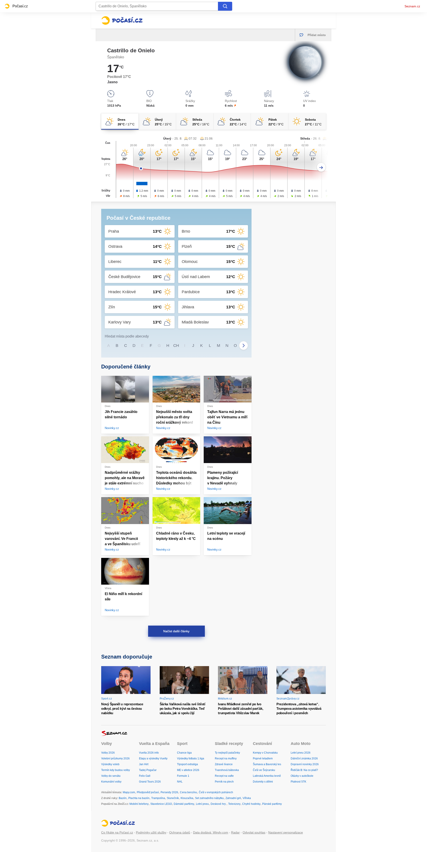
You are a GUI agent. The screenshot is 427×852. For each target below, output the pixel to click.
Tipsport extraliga (187, 764)
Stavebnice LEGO (161, 803)
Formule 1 (183, 775)
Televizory (234, 803)
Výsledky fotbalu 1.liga (190, 758)
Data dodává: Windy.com (210, 832)
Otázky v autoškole (302, 775)
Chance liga (184, 752)
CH (176, 345)
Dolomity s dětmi (263, 781)
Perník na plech (224, 781)
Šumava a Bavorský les (267, 764)
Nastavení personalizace (285, 832)
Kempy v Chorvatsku (265, 752)
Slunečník (173, 798)
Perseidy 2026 (169, 792)
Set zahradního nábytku (209, 798)
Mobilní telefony (139, 803)
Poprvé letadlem (263, 758)
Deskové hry (218, 803)
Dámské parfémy (184, 803)
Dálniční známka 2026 (304, 758)
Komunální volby (111, 781)
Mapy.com (129, 792)
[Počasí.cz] (122, 20)
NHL (180, 781)
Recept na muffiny (226, 758)
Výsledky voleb (110, 764)
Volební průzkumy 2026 (115, 758)
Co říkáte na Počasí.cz (117, 832)
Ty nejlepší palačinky (227, 752)
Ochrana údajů (179, 832)
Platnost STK (298, 781)
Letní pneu (202, 803)
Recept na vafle (224, 775)
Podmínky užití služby (151, 832)
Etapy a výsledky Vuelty (153, 758)
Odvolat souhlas (254, 832)
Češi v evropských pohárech (216, 792)
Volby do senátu (111, 775)
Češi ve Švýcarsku (264, 770)
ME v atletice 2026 (188, 770)
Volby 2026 (108, 752)
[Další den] (321, 167)
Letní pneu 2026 (300, 752)
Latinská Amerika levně (267, 775)
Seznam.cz (412, 6)
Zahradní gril (233, 798)
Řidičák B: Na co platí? (304, 770)
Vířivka (247, 798)
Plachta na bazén (138, 798)
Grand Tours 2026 (150, 781)
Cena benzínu (188, 792)
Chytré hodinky (251, 803)
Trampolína (158, 798)
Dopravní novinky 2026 (305, 764)
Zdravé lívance (224, 764)
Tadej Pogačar (148, 770)
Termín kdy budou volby (115, 770)
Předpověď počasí (148, 792)
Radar (235, 832)
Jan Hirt (143, 764)
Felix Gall (144, 775)
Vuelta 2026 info (149, 752)
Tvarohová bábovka (227, 770)
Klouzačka (187, 798)
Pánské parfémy (272, 803)
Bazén (123, 798)
